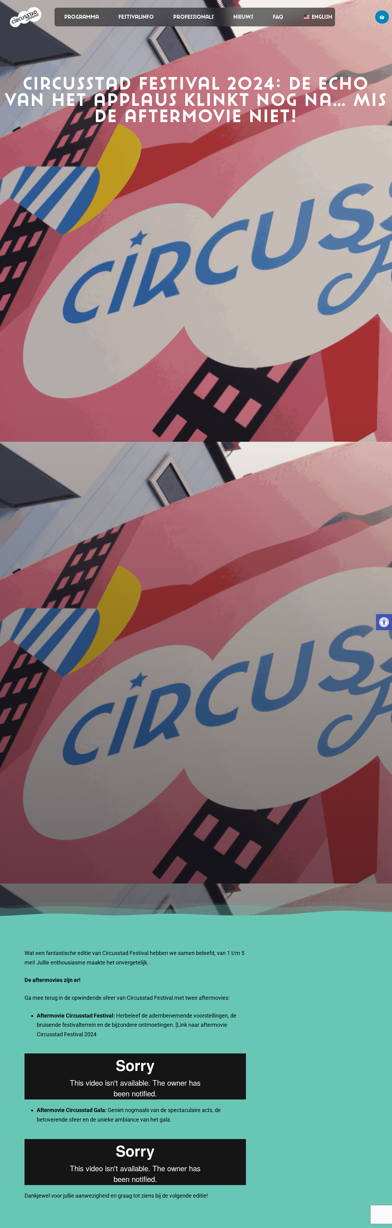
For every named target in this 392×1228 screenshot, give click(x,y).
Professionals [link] (193, 17)
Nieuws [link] (243, 17)
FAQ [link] (278, 17)
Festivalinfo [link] (136, 17)
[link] (384, 622)
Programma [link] (81, 17)
